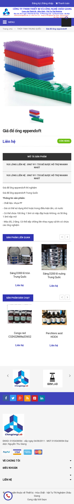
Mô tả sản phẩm (37, 156)
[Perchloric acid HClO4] (54, 317)
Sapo (44, 499)
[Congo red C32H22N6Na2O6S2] (20, 316)
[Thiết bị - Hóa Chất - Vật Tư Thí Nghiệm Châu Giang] (37, 12)
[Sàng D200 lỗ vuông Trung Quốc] (54, 257)
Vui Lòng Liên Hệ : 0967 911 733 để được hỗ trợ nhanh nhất (37, 166)
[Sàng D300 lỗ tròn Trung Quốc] (20, 256)
